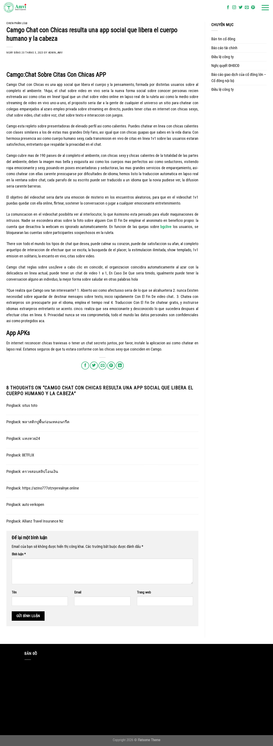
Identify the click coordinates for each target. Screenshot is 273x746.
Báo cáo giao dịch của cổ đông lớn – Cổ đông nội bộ (238, 77)
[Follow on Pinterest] (253, 7)
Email (77, 592)
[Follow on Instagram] (234, 7)
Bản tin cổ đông (223, 39)
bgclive (165, 226)
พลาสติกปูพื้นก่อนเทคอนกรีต (46, 422)
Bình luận (19, 554)
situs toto (29, 405)
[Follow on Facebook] (228, 7)
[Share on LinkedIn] (120, 365)
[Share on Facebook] (85, 365)
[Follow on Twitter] (241, 7)
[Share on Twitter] (94, 365)
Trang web (144, 592)
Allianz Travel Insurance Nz (42, 521)
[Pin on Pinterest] (111, 365)
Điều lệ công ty (222, 57)
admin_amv (55, 52)
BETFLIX (28, 455)
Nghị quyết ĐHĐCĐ (225, 65)
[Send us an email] (247, 7)
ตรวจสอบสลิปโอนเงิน (40, 471)
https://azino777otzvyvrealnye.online (50, 488)
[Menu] (265, 7)
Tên (14, 592)
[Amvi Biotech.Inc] (24, 7)
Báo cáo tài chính (224, 48)
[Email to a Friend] (102, 365)
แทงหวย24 (31, 438)
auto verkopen (33, 504)
